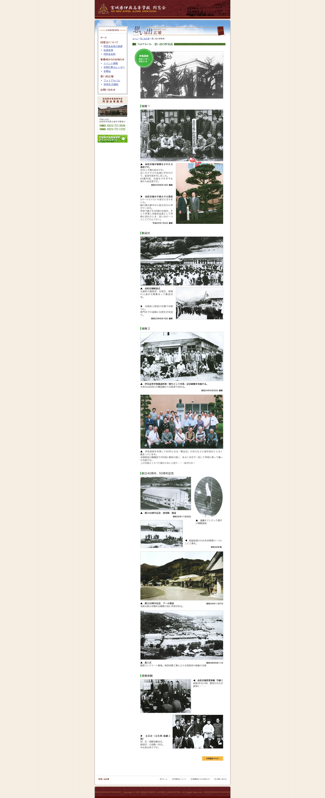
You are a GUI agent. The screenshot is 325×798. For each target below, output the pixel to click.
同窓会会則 (109, 54)
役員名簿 (108, 50)
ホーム (135, 39)
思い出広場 (144, 39)
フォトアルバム (112, 80)
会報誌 (107, 71)
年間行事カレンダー (114, 67)
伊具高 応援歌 (111, 84)
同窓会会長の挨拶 (113, 46)
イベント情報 (111, 63)
